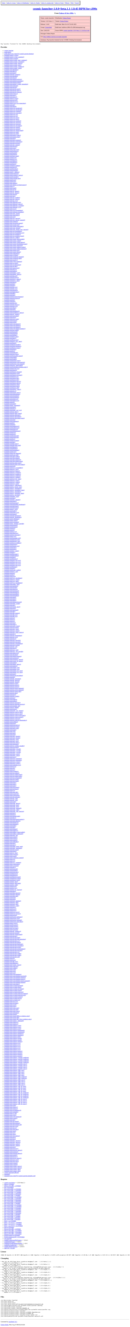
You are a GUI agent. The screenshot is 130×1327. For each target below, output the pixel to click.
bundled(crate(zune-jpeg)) (11, 1161)
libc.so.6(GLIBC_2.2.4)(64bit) (12, 1197)
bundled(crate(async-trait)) (11, 133)
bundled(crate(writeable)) (11, 1112)
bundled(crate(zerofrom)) (11, 1152)
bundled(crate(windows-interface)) (14, 1033)
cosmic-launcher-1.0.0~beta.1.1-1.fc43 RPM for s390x (65, 8)
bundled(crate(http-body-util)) (12, 445)
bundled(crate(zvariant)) (11, 1163)
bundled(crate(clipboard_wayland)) (14, 205)
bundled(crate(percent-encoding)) (13, 675)
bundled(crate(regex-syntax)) (12, 762)
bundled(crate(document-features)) (13, 296)
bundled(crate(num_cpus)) (11, 629)
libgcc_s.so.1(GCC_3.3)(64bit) (13, 1224)
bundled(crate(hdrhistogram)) (12, 431)
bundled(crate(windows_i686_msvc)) (14, 1080)
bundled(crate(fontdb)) (10, 357)
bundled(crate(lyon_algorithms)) (13, 578)
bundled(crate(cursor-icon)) (11, 268)
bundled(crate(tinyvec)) (10, 888)
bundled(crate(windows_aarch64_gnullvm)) (16, 1057)
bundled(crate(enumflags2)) (12, 311)
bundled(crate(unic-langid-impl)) (13, 934)
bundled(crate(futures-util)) (11, 388)
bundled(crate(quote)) (10, 730)
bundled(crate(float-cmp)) (11, 340)
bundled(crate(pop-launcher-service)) (14, 704)
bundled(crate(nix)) (9, 618)
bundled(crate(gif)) (9, 402)
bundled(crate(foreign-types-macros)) (14, 362)
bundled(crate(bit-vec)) (10, 159)
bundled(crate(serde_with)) (11, 810)
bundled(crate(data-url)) (10, 276)
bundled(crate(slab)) (9, 827)
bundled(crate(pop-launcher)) (12, 702)
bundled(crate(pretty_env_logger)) (13, 710)
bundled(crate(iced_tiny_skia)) (12, 479)
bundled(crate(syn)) (9, 859)
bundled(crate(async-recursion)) (13, 125)
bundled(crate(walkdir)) (10, 968)
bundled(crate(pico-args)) (11, 683)
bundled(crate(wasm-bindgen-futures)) (15, 977)
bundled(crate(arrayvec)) (11, 101)
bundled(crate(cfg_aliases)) (11, 191)
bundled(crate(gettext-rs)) (11, 399)
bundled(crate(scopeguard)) (12, 795)
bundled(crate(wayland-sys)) (12, 1000)
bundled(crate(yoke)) (10, 1134)
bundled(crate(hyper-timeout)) (12, 453)
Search (77, 3)
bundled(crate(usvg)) (10, 960)
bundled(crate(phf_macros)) (12, 680)
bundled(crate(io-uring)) (11, 520)
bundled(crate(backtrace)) (11, 151)
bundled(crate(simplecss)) (11, 822)
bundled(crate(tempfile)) (11, 870)
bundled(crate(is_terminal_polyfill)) (14, 523)
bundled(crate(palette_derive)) (12, 664)
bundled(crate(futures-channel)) (13, 372)
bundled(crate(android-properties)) (13, 81)
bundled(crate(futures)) (10, 370)
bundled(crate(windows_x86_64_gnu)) (15, 1086)
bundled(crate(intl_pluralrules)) (12, 517)
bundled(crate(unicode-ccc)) (12, 941)
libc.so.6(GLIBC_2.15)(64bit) (12, 1189)
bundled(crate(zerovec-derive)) (12, 1158)
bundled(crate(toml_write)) (11, 905)
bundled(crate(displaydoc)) (11, 292)
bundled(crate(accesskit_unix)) (12, 65)
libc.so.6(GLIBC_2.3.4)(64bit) (12, 1206)
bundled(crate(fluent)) (10, 343)
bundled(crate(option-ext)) (11, 653)
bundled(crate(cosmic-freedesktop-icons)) (15, 244)
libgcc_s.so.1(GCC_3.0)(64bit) (13, 1222)
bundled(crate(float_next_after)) (13, 341)
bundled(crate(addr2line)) (11, 70)
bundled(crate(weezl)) (10, 1005)
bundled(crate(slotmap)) (11, 829)
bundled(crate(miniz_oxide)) (12, 603)
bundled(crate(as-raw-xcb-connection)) (15, 103)
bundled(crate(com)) (10, 217)
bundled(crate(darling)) (10, 271)
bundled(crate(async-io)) (11, 114)
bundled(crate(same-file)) (11, 792)
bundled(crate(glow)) (10, 408)
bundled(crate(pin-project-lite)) (12, 691)
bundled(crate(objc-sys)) (11, 637)
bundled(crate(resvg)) (10, 766)
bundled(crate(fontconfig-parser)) (13, 356)
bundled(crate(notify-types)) (12, 626)
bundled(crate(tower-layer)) (12, 912)
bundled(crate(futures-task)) (12, 386)
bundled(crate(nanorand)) (11, 610)
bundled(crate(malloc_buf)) (11, 584)
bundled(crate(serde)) (10, 802)
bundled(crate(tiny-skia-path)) (12, 883)
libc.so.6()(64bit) (9, 1187)
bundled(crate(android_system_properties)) (16, 84)
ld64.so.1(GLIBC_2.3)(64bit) (12, 1186)
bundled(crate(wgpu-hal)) (11, 1009)
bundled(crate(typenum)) (11, 929)
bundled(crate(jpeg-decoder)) (12, 535)
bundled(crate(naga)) (10, 608)
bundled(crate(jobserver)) (11, 533)
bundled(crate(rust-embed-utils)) (13, 776)
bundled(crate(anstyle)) (10, 87)
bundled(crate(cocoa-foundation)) (13, 210)
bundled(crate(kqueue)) (10, 544)
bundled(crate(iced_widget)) (12, 482)
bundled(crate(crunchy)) (11, 260)
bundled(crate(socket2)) (10, 837)
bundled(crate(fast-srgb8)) (11, 330)
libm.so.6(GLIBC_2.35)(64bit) (12, 1234)
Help (72, 3)
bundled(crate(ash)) (9, 105)
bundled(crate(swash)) (10, 856)
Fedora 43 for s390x (66, 13)
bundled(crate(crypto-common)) (13, 261)
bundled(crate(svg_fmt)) (11, 853)
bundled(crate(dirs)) (9, 284)
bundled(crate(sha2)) (10, 814)
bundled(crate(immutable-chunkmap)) (14, 504)
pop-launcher (8, 1238)
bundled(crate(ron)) (9, 770)
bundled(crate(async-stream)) (12, 129)
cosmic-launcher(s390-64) (11, 1172)
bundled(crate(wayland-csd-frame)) (14, 989)
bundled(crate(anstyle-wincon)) (13, 92)
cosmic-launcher (8, 50)
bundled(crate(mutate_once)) (12, 607)
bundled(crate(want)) (10, 969)
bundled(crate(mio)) (9, 605)
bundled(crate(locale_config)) (12, 570)
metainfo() (7, 1174)
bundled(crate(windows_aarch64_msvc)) (15, 1064)
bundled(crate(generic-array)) (12, 392)
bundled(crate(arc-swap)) (11, 98)
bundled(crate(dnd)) (9, 295)
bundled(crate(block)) (10, 164)
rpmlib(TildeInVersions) (11, 1246)
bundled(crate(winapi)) (10, 1014)
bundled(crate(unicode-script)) (12, 947)
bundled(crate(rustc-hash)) (11, 779)
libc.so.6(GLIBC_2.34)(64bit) (12, 1211)
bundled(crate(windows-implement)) (14, 1030)
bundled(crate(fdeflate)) (10, 335)
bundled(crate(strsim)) (10, 851)
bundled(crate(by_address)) (11, 172)
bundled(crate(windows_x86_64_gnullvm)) (16, 1092)
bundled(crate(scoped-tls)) (11, 794)
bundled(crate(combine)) (11, 221)
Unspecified (48, 27)
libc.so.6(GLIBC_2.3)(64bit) (12, 1203)
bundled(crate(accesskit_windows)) (14, 66)
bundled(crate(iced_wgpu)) (11, 480)
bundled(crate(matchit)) (10, 587)
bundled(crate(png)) (9, 698)
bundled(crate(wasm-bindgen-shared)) (14, 982)
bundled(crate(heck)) (10, 432)
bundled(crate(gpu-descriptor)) (12, 416)
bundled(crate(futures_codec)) (12, 389)
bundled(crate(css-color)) (11, 263)
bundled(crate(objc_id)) (10, 647)
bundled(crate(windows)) (11, 1022)
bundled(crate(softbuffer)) (11, 842)
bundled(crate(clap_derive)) (12, 199)
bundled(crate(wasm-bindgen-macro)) (14, 979)
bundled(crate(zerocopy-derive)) (13, 1150)
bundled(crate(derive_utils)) (12, 280)
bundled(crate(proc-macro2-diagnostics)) (15, 720)
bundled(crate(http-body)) (11, 444)
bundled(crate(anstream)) (11, 85)
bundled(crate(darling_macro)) (12, 274)
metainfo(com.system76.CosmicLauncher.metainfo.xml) (19, 1176)
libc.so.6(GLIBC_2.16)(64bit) (12, 1190)
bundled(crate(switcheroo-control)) (14, 858)
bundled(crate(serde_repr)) (11, 806)
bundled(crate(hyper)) (10, 452)
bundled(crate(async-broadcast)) (13, 108)
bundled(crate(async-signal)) (12, 127)
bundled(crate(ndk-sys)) (11, 615)
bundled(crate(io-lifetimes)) (11, 519)
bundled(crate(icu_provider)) (12, 495)
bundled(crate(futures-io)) (11, 376)
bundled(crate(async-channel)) (12, 111)
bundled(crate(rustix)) (10, 782)
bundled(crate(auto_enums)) (12, 145)
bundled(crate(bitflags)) (10, 161)
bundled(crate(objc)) (10, 634)
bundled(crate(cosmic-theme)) (12, 252)
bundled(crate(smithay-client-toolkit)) (14, 832)
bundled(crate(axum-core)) (11, 149)
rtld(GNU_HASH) (9, 1248)
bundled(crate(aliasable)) (11, 76)
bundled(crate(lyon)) (10, 576)
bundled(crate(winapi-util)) (11, 1017)
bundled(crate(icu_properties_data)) (14, 493)
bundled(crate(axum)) (10, 148)
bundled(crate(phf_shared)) (11, 682)
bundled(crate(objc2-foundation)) (13, 643)
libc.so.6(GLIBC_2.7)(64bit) (12, 1216)
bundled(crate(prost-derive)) (12, 725)
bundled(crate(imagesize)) (11, 503)
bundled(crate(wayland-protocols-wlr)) (15, 995)
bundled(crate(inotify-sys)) (11, 512)
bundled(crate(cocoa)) (10, 209)
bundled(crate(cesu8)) (10, 188)
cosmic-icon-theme (9, 1182)
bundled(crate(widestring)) (11, 1013)
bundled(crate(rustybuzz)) (11, 789)
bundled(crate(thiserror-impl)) (12, 877)
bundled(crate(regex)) (10, 757)
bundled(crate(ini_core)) (11, 509)
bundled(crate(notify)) (10, 624)
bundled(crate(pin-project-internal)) (14, 688)
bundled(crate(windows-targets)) (13, 1051)
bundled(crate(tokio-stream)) (12, 894)
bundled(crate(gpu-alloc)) (11, 412)
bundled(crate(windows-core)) (12, 1025)
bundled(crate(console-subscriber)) (14, 226)
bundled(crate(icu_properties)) (12, 491)
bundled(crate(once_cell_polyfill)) (13, 651)
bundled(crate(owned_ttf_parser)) (13, 661)
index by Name (59, 3)
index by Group (11, 3)
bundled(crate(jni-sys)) (10, 531)
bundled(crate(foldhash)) (11, 352)
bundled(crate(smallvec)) (11, 830)
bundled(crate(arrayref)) (11, 100)
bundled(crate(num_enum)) (11, 631)
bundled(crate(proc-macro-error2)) (13, 717)
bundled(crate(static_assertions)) (13, 848)
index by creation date (47, 3)
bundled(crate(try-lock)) (11, 923)
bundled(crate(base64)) (10, 153)
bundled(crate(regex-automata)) (13, 758)
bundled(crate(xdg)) (9, 1120)
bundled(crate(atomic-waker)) (12, 135)
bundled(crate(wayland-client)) (12, 987)
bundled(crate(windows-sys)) (12, 1043)
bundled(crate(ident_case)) (11, 496)
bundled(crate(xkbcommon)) (12, 1123)
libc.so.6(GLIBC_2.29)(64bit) (12, 1202)
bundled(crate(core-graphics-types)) (14, 236)
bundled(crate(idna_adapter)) (12, 499)
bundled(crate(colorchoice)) (12, 215)
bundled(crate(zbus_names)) (12, 1144)
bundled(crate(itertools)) (11, 525)
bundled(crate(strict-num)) (11, 850)
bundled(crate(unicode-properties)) (14, 945)
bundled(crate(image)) (10, 501)
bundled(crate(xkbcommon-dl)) (13, 1124)
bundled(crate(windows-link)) (12, 1037)
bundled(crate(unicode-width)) (12, 953)
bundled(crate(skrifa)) (10, 826)
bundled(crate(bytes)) (10, 180)
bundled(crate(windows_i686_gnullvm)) (15, 1076)
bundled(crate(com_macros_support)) (14, 220)
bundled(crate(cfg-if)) (10, 189)
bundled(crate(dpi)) (9, 300)
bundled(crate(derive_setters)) (12, 279)
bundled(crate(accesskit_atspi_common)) (15, 60)
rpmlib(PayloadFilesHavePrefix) (13, 1243)
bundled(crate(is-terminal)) (11, 522)
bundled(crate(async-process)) (12, 122)
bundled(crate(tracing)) (10, 915)
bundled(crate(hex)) (9, 439)
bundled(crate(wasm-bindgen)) (12, 974)
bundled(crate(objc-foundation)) (13, 635)
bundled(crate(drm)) (9, 301)
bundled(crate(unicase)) (10, 936)
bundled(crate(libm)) (10, 557)
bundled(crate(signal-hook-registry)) (14, 819)
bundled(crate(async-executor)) (13, 113)
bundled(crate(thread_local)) (12, 880)
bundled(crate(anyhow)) (11, 93)
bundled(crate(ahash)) (10, 73)
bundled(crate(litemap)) (10, 567)
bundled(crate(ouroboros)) (11, 658)
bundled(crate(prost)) (10, 723)
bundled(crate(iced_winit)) (11, 483)
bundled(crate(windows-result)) (13, 1038)
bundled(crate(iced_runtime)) (12, 477)
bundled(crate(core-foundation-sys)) (14, 233)
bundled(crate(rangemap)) (11, 744)
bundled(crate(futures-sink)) (12, 384)
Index (3, 3)
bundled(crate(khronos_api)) (12, 541)
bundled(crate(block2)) (10, 167)
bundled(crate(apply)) (10, 95)
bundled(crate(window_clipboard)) (14, 1021)
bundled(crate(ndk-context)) (12, 613)
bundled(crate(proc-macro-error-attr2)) (15, 715)
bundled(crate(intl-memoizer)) (12, 515)
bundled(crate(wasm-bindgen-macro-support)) (17, 981)
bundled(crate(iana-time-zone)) (12, 463)
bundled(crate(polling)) (10, 699)
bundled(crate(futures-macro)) (12, 381)
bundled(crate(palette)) (10, 663)
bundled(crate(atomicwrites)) (12, 137)
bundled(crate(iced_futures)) (12, 471)
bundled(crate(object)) (10, 648)
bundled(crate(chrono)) (10, 194)
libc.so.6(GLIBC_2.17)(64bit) (12, 1192)
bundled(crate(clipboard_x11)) (12, 207)
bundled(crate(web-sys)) (11, 1001)
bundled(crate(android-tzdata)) (12, 82)
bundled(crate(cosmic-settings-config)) (15, 247)
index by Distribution (23, 3)
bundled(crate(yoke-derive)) (12, 1136)
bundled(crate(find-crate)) (11, 336)
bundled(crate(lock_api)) (11, 571)
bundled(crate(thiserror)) (11, 873)
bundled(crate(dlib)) (9, 293)
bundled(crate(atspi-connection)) (13, 141)
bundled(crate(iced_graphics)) (12, 474)
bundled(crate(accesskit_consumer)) (14, 62)
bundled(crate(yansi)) (10, 1131)
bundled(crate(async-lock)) (11, 117)
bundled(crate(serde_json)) (11, 805)
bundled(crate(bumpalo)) (11, 170)
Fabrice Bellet (4, 1324)
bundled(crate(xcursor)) (10, 1118)
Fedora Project (67, 18)
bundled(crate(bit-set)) (10, 157)
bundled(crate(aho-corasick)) (12, 74)
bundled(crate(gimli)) (10, 404)
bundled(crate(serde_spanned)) (12, 808)
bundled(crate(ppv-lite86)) (11, 707)
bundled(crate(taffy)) (10, 867)
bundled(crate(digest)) (10, 282)
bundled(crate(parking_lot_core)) (13, 670)
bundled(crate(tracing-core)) (12, 918)
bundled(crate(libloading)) (11, 555)
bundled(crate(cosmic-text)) (12, 250)
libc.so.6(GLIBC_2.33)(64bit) (12, 1210)
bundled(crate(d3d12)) (10, 269)
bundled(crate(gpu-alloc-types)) (13, 413)
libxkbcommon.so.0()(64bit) (12, 1235)
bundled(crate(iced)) (9, 466)
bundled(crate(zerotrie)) (10, 1155)
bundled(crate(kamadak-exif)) (12, 538)
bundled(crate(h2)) (9, 423)
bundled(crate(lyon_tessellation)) (13, 583)
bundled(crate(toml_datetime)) (12, 901)
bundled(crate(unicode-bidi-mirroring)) (15, 939)
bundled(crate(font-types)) (11, 354)
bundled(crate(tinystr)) (10, 886)
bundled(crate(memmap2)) (11, 591)
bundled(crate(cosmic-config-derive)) (14, 242)
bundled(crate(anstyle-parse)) (12, 89)
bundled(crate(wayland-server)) (13, 998)
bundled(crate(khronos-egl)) (12, 539)
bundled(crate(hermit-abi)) (11, 436)
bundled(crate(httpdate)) (11, 448)
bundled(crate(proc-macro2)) (12, 718)
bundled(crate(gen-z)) (10, 391)
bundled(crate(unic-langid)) (11, 933)
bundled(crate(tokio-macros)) (12, 893)
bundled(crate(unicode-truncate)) (13, 950)
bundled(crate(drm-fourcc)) (11, 304)
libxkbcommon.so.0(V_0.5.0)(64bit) (14, 1237)
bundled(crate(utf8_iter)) (11, 961)
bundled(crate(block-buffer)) (12, 165)
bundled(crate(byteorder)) (11, 177)
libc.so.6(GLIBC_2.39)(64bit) (12, 1213)
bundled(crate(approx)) (10, 97)
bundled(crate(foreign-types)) (12, 360)
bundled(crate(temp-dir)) (11, 869)
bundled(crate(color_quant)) (12, 213)
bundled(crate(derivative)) (11, 277)
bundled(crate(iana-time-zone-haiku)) (14, 464)
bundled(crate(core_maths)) (12, 237)
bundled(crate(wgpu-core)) (11, 1008)
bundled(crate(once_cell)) (11, 650)
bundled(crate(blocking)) (11, 169)
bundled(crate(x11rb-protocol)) (12, 1116)
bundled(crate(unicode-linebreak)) (13, 944)
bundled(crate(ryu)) (9, 790)
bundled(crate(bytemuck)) (11, 173)
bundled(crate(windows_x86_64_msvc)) (15, 1099)
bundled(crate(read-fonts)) (11, 747)
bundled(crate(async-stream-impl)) (13, 130)
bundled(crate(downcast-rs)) (12, 298)
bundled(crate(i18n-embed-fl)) (12, 460)
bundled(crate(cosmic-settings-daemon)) (15, 249)
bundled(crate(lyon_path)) (11, 581)
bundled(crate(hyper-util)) (11, 455)
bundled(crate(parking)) (10, 666)
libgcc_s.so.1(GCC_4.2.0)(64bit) (13, 1226)
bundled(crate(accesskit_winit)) (13, 68)
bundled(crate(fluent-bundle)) (12, 344)
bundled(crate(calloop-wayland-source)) (15, 185)
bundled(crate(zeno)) (10, 1147)
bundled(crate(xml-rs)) (10, 1128)
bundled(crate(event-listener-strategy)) (14, 328)
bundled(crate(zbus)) (10, 1137)
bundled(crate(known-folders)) (12, 543)
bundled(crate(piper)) (10, 694)
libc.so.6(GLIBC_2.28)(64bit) (12, 1200)
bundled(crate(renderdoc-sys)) (12, 765)
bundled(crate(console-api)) (12, 225)
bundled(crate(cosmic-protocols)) (13, 245)
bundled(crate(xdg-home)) (11, 1121)
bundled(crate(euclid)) (10, 322)
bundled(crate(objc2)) (10, 639)
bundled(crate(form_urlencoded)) (13, 365)
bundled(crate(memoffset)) (11, 594)
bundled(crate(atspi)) (10, 138)
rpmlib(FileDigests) (9, 1242)
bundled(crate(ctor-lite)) (10, 266)
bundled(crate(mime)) (10, 599)
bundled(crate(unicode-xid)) (12, 957)
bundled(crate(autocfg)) (10, 146)
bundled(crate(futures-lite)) (11, 378)
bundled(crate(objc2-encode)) (12, 642)
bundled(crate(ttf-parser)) (11, 925)
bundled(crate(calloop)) (10, 183)
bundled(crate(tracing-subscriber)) (13, 921)
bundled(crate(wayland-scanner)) (13, 997)
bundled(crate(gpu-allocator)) (12, 415)
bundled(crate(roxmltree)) (11, 771)
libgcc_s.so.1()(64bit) (10, 1221)
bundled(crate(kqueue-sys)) (11, 546)
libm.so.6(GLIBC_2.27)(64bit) (12, 1230)
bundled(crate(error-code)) (11, 319)
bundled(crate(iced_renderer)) (12, 475)
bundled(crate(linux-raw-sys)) (12, 560)
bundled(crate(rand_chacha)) (12, 736)
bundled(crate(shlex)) (10, 818)
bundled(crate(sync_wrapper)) (12, 862)
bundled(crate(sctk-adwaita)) (12, 797)
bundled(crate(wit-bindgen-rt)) (12, 1110)
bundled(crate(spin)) (9, 843)
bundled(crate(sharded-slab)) (12, 816)
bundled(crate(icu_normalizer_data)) (14, 490)
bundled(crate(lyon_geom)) (11, 579)
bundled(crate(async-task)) (11, 132)
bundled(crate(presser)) (10, 709)
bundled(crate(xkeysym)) (11, 1126)
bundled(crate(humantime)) (11, 450)
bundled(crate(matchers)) (11, 586)
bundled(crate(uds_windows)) (12, 931)
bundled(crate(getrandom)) (11, 396)
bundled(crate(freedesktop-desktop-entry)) (16, 367)
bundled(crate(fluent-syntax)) (12, 348)
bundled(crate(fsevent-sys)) (11, 368)
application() (7, 52)
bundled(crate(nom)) (10, 623)
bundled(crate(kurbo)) (10, 547)
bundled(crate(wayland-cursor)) (13, 990)
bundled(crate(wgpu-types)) (12, 1011)
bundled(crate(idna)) (10, 498)
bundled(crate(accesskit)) (11, 58)
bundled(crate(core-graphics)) (12, 234)
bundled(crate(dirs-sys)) (10, 287)
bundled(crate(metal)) (10, 597)
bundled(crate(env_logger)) (11, 314)
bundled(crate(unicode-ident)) (12, 942)
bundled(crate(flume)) (10, 349)
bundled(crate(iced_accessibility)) (13, 467)
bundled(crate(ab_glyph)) (11, 55)
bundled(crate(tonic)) (10, 907)
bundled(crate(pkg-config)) (11, 696)
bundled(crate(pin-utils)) (11, 693)
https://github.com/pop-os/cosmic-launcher (55, 36)
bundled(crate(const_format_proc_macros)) (16, 229)
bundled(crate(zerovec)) (11, 1156)
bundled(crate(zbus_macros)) (12, 1140)
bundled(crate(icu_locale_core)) (13, 487)
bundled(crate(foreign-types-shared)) (14, 364)
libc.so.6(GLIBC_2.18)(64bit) (12, 1194)
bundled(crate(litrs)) (9, 568)
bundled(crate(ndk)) (9, 611)
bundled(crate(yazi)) (9, 1132)
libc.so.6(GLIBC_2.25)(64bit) (12, 1198)
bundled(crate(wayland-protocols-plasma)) (16, 993)
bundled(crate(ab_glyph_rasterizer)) (14, 57)
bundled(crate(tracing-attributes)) (13, 917)
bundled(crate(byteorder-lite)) (12, 178)
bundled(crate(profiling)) (11, 722)
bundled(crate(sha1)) (10, 813)
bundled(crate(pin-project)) (11, 685)
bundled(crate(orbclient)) (11, 655)
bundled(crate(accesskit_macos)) (13, 63)
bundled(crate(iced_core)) (11, 469)
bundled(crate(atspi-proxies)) (12, 143)
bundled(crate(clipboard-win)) (12, 202)
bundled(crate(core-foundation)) (13, 231)
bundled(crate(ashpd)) (10, 106)
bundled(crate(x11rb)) (10, 1115)
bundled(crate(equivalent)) (11, 316)
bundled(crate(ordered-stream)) (12, 656)
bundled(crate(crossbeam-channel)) (14, 257)
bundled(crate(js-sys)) (10, 536)
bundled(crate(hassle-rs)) (11, 429)
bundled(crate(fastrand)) (11, 332)
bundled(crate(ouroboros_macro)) (13, 659)
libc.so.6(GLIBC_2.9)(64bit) (12, 1219)
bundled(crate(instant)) (10, 514)
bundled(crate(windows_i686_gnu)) (14, 1070)
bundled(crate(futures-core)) (12, 373)
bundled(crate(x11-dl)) (10, 1113)
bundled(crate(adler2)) (10, 71)
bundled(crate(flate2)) (10, 338)
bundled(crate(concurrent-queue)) (13, 223)
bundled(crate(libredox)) (11, 559)
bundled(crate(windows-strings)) (13, 1041)
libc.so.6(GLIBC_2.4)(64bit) (12, 1214)
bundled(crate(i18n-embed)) (12, 458)
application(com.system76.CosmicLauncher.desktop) (19, 54)
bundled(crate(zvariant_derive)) (13, 1166)
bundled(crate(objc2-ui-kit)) (12, 645)
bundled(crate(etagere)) (10, 320)
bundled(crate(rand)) (10, 733)
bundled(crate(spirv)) (10, 845)
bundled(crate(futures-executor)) (13, 375)
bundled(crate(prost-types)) (11, 726)
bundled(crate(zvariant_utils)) (12, 1169)
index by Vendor (35, 3)
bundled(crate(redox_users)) (12, 754)
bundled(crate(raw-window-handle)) (14, 746)
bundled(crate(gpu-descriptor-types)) (14, 418)
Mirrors (67, 3)
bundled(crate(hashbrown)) (11, 426)
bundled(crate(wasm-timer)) (12, 984)
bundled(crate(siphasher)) (11, 824)
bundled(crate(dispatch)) (11, 290)
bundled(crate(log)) (9, 573)
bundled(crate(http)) (9, 442)
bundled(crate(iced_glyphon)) (12, 472)
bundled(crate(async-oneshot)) (12, 121)
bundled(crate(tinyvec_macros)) (13, 889)
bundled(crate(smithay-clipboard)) (13, 834)
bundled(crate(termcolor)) (11, 872)
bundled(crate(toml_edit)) (11, 902)
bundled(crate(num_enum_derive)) (14, 632)
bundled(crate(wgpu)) (10, 1006)
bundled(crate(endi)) (10, 309)
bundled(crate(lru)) (9, 575)
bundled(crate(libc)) (9, 552)
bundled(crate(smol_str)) (11, 835)
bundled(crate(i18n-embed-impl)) (13, 461)
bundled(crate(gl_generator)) (12, 405)
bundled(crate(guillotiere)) (11, 421)
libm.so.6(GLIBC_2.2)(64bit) (12, 1229)
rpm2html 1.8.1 (13, 1321)
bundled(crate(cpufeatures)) (12, 253)
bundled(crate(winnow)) (11, 1107)
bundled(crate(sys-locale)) (11, 865)
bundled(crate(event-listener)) (12, 324)
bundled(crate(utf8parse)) (11, 963)
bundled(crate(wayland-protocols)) (14, 992)
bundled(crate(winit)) (10, 1105)
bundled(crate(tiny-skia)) (11, 881)
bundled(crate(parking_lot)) (12, 667)
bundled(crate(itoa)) (9, 528)
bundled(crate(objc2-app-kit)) (12, 640)
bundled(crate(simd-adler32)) (12, 821)
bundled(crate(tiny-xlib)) (11, 885)
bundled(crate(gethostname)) (12, 394)
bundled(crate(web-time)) (11, 1003)
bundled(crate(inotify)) (10, 511)
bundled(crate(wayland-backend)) (13, 985)
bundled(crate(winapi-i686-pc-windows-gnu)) (17, 1016)
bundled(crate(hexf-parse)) (11, 440)
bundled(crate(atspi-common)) (12, 140)
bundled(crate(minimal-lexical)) (13, 602)
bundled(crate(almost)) (10, 77)
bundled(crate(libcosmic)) (11, 554)
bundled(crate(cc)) (9, 186)
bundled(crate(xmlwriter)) (11, 1129)
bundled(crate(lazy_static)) (11, 551)
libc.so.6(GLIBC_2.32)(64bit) (12, 1208)
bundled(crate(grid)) (9, 420)
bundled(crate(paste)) (10, 674)
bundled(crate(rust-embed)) (11, 773)
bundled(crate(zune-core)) (11, 1160)
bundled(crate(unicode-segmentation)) (14, 949)
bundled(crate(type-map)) (11, 928)
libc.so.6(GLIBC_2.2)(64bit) (12, 1195)
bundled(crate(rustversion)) (11, 787)
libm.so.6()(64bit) (9, 1227)
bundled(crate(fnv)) (9, 351)
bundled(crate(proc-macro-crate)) (13, 712)
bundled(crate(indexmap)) (11, 506)
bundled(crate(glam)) (10, 407)
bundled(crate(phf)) (9, 677)
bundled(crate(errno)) (10, 317)
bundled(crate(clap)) (9, 196)
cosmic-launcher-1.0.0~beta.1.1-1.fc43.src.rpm (76, 30)
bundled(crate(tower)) (10, 909)
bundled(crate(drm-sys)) (11, 306)
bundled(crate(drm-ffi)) (10, 303)
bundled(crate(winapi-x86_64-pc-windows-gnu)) (18, 1019)
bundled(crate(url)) (9, 958)
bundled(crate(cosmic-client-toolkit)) (14, 239)
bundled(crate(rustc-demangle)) (13, 778)
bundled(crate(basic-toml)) (11, 156)
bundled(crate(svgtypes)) (11, 854)
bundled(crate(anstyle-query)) (12, 90)
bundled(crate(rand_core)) (11, 739)
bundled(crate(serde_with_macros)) (14, 811)
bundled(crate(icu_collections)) (12, 485)
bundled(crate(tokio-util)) (11, 896)
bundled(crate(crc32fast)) (11, 255)
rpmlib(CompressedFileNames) (13, 1240)
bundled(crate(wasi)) (10, 971)
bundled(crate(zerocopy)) (11, 1148)
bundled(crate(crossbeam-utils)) (13, 258)
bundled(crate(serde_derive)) (12, 803)
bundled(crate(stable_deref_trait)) (13, 846)
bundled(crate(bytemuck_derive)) (13, 175)
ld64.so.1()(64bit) (9, 1184)
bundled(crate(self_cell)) (11, 798)
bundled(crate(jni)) (9, 530)
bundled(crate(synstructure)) (12, 864)
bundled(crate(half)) (9, 424)
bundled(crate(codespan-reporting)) (14, 212)
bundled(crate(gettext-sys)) (11, 400)
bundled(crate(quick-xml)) (11, 728)
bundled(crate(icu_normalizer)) (12, 488)
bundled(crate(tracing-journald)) (13, 920)
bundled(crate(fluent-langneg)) (12, 346)
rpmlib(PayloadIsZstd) (10, 1245)
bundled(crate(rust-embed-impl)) (13, 774)
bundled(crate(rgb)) (9, 768)
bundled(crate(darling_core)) (12, 272)
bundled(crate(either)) (10, 308)
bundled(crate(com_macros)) (12, 218)
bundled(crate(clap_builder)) (12, 197)
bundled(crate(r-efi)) (9, 731)
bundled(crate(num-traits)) (11, 627)
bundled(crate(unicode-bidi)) (12, 937)
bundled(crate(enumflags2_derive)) (14, 312)
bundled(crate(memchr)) (11, 589)
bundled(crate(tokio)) (10, 891)
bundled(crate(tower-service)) (12, 913)
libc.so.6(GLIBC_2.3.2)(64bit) (12, 1205)
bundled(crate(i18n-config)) (12, 456)
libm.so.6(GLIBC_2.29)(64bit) (12, 1232)
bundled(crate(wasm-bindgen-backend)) (15, 976)
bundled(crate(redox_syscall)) (12, 749)
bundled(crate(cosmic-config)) (12, 241)
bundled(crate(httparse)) (11, 447)
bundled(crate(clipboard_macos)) (13, 204)
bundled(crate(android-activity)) (13, 79)
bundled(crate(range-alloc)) (11, 742)
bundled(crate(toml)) (10, 897)
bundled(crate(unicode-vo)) (11, 952)
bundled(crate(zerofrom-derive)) (13, 1153)
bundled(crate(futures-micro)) (12, 383)
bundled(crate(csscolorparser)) (12, 265)
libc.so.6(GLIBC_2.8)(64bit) (12, 1218)
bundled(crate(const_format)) (12, 228)
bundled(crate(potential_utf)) (12, 706)
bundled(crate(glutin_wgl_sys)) (13, 410)
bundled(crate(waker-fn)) (11, 966)
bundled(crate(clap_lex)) (11, 201)
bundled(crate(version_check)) (12, 965)
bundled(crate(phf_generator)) (12, 678)
